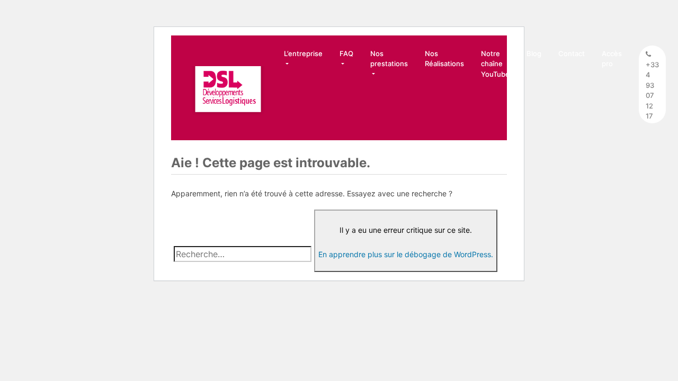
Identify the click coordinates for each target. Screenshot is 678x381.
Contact (571, 53)
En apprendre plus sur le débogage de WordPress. (405, 254)
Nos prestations (389, 58)
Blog (534, 53)
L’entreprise (303, 53)
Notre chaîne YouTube (495, 63)
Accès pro (612, 58)
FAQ (346, 53)
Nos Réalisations (444, 58)
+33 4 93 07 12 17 (652, 90)
